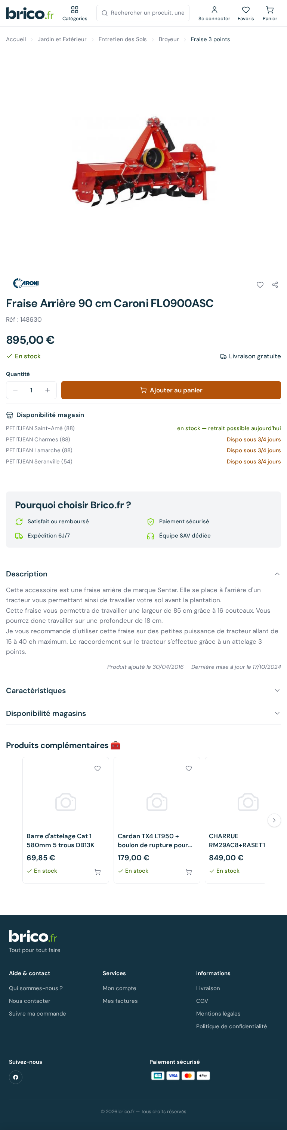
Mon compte (119, 988)
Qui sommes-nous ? (36, 988)
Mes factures (120, 1001)
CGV (202, 1001)
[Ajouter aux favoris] (260, 284)
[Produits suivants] (274, 820)
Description (26, 574)
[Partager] (275, 285)
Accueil (16, 39)
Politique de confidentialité (231, 1026)
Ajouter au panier (176, 390)
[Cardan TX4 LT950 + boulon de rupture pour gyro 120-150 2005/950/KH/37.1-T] (157, 820)
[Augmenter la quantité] (47, 390)
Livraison (208, 988)
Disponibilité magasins (46, 713)
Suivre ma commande (37, 1013)
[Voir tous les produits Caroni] (27, 284)
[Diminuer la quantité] (15, 390)
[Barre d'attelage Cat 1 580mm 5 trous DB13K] (66, 820)
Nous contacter (29, 1001)
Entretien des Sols (123, 39)
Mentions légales (218, 1013)
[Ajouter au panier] (97, 871)
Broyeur (169, 39)
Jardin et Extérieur (62, 39)
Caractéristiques (36, 690)
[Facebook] (15, 1077)
